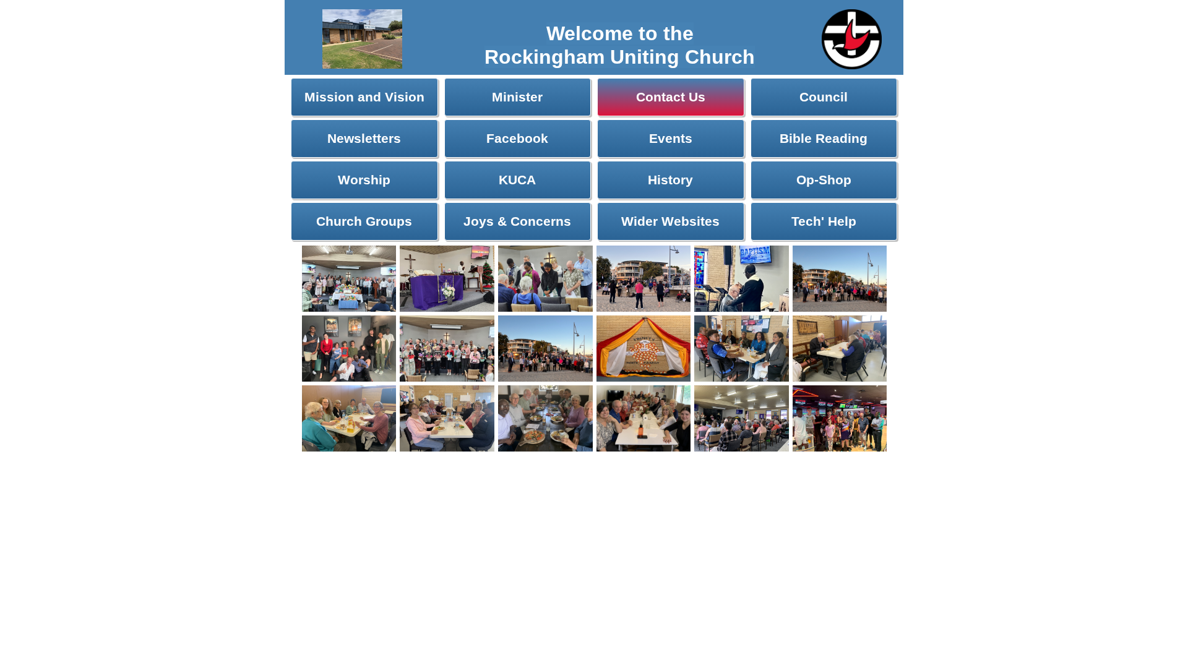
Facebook (517, 138)
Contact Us (670, 97)
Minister (517, 97)
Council (823, 97)
